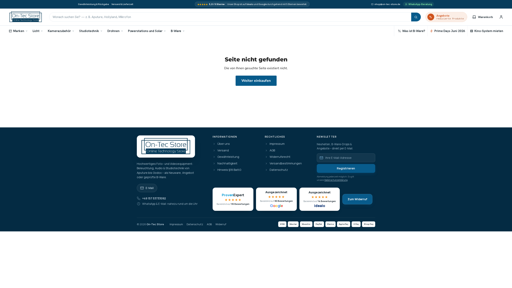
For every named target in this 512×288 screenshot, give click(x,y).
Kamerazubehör (59, 31)
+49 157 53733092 (154, 198)
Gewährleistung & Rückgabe (93, 4)
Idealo (249, 4)
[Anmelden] (501, 17)
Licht (36, 31)
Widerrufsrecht (280, 157)
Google (262, 4)
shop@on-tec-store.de (387, 4)
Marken (18, 31)
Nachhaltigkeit (227, 163)
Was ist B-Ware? (413, 31)
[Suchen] (416, 17)
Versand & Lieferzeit (122, 4)
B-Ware (176, 31)
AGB (272, 150)
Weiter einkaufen (256, 80)
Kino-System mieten (488, 31)
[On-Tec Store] (25, 17)
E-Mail (150, 188)
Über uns (223, 144)
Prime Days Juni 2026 (449, 31)
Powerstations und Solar (145, 31)
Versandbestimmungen (286, 163)
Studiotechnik (89, 31)
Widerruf (220, 224)
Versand (223, 150)
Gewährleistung (228, 157)
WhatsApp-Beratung (420, 4)
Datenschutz (279, 170)
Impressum (277, 144)
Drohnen (113, 31)
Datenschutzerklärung (336, 179)
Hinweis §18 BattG (229, 170)
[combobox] (230, 17)
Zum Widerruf (357, 199)
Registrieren (346, 168)
